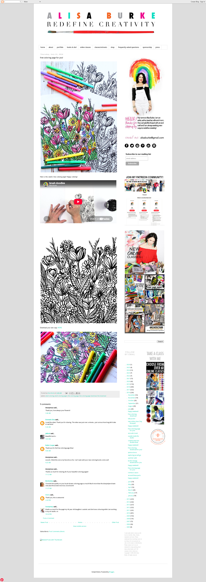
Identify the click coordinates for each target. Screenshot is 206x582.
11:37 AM (48, 488)
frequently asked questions (128, 47)
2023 (128, 373)
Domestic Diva (50, 420)
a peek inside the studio (133, 437)
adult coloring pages (61, 396)
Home (80, 522)
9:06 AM (48, 451)
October (131, 400)
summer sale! (132, 458)
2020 (128, 381)
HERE (60, 328)
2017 (128, 390)
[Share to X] (74, 393)
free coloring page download (88, 396)
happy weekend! (133, 411)
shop (112, 47)
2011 (128, 510)
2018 (128, 387)
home (43, 47)
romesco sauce (133, 473)
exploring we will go (134, 455)
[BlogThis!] (72, 393)
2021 (128, 378)
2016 (128, 392)
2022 (128, 376)
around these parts (134, 475)
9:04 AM (48, 439)
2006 (128, 524)
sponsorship (147, 47)
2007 (128, 521)
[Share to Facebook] (77, 393)
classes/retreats (101, 47)
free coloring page (73, 396)
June (129, 482)
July (129, 409)
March (130, 490)
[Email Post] (66, 393)
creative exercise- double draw (133, 441)
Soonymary (49, 507)
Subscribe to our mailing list (138, 154)
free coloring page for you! (134, 429)
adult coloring (50, 396)
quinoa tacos (132, 452)
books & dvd (71, 47)
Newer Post (44, 522)
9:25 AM (48, 462)
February (131, 493)
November (131, 398)
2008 (128, 519)
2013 (128, 505)
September (132, 403)
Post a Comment (48, 518)
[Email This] (70, 393)
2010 (128, 513)
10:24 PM (48, 514)
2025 (128, 367)
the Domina (49, 481)
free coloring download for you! (135, 448)
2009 (128, 516)
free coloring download (132, 415)
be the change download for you (135, 461)
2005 (128, 527)
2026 (128, 364)
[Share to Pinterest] (79, 393)
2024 (128, 370)
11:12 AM (48, 474)
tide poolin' (131, 419)
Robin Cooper (50, 445)
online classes (85, 47)
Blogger (111, 572)
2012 (128, 507)
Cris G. (47, 495)
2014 (128, 502)
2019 (128, 384)
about (51, 47)
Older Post (115, 522)
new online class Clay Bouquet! (135, 422)
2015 (128, 499)
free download (101, 396)
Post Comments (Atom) (56, 531)
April (130, 487)
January (131, 496)
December (131, 395)
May (129, 484)
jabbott (47, 433)
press (158, 47)
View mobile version (79, 526)
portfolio (60, 47)
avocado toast (133, 433)
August (130, 406)
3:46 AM (48, 413)
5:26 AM (48, 427)
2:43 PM (48, 500)
